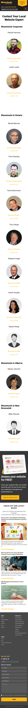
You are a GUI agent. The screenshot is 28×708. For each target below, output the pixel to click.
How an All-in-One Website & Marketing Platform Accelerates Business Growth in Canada (13, 519)
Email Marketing (18, 625)
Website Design (18, 619)
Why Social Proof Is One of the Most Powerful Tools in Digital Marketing (12, 553)
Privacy (2, 644)
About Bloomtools (4, 619)
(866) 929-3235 (14, 61)
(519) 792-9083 (14, 218)
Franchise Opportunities (6, 642)
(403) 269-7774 (14, 397)
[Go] (17, 9)
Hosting (16, 629)
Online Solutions (18, 617)
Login (2, 625)
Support (3, 623)
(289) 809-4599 (14, 320)
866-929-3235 (12, 7)
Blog (2, 640)
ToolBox (2, 621)
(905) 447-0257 (14, 184)
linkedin (6, 659)
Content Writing (18, 635)
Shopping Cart (18, 627)
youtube (4, 659)
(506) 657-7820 (14, 442)
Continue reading (7, 549)
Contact (2, 627)
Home (2, 617)
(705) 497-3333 (14, 354)
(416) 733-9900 (14, 286)
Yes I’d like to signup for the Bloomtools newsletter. (15, 695)
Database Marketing (19, 623)
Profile (2, 638)
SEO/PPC (17, 631)
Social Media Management (21, 633)
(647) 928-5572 (14, 252)
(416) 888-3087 (14, 151)
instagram (8, 659)
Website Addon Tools (19, 621)
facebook (2, 659)
